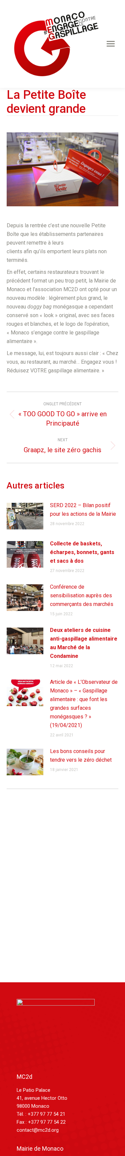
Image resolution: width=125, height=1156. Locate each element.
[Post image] (25, 516)
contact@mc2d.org (38, 1130)
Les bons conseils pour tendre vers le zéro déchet (81, 755)
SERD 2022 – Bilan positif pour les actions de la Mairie (83, 509)
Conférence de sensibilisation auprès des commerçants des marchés (81, 595)
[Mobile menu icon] (110, 44)
